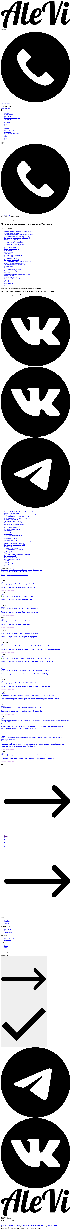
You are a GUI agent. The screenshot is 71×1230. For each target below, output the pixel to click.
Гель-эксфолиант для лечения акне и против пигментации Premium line (28, 758)
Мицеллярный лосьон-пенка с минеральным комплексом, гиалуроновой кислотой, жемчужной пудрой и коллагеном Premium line (32, 745)
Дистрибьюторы (9, 114)
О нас (6, 124)
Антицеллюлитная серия (12, 245)
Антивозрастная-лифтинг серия (14, 244)
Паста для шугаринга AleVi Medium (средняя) (18, 587)
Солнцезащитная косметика (13, 242)
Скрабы (7, 280)
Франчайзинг (8, 119)
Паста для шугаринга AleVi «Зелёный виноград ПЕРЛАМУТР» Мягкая (28, 661)
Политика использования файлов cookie (32, 1225)
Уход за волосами (10, 275)
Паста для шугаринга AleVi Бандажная (15, 624)
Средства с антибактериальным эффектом (17, 274)
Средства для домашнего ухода (14, 264)
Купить (3, 582)
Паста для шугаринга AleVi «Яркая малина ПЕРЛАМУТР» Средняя (26, 674)
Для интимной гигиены (12, 279)
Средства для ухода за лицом (14, 269)
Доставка (7, 122)
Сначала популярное (7, 570)
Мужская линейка (10, 271)
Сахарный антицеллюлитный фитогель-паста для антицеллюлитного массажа (30, 699)
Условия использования (51, 1225)
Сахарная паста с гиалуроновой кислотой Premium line (21, 711)
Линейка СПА (9, 266)
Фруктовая (8, 253)
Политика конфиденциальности (10, 1225)
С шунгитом (8, 252)
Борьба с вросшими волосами (14, 263)
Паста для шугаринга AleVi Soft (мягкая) (16, 600)
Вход (2, 108)
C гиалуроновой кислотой (13, 255)
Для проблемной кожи (11, 247)
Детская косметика (10, 277)
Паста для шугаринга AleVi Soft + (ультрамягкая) (19, 612)
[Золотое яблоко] (1, 31)
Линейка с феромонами (12, 268)
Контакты (7, 125)
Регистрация (7, 108)
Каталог (6, 113)
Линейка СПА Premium (12, 233)
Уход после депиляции (11, 260)
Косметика (8, 257)
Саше (6, 282)
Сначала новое (17, 570)
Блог (5, 121)
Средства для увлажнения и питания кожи (17, 261)
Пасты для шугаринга (12, 249)
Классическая (9, 250)
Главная (3, 220)
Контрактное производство (12, 118)
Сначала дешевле (27, 570)
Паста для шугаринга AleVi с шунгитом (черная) (19, 637)
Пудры (7, 272)
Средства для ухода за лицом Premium (16, 236)
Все (5, 285)
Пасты (6, 920)
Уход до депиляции (10, 258)
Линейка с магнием (11, 239)
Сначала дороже (37, 570)
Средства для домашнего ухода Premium (17, 238)
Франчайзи (7, 116)
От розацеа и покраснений (13, 241)
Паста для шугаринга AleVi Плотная (14, 575)
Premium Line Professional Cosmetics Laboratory (19, 231)
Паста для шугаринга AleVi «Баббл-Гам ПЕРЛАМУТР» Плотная (25, 686)
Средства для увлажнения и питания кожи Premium (20, 234)
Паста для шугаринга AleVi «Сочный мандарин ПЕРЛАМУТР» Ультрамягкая (30, 649)
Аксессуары (8, 283)
